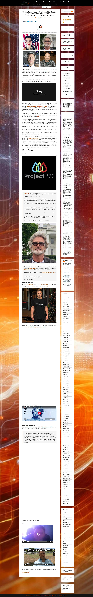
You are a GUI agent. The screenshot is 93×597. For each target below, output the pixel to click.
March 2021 (65, 403)
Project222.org (26, 193)
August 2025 (65, 318)
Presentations (65, 545)
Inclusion (64, 533)
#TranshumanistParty (66, 104)
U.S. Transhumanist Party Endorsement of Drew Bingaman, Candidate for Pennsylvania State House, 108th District (67, 191)
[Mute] (50, 541)
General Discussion (66, 530)
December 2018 (66, 455)
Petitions (64, 541)
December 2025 (66, 310)
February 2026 (65, 306)
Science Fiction (65, 553)
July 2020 (65, 418)
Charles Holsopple (30, 151)
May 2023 (65, 358)
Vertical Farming (66, 89)
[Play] (23, 541)
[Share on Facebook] (24, 21)
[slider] (37, 541)
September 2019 (66, 437)
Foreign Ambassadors (67, 528)
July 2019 (65, 441)
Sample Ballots (65, 551)
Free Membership (42, 4)
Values (41, 1)
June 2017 (65, 490)
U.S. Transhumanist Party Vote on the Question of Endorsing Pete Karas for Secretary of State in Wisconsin (67, 185)
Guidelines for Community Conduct (68, 56)
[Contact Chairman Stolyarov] (63, 22)
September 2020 (66, 414)
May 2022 (65, 378)
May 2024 (65, 343)
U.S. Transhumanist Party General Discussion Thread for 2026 (67, 271)
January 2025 (65, 327)
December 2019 (66, 432)
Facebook (48, 4)
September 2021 (66, 391)
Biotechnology (66, 81)
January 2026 (65, 308)
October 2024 (65, 333)
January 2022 (65, 383)
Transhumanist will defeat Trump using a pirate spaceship (34, 327)
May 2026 (65, 302)
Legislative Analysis (66, 537)
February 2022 (65, 381)
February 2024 (65, 347)
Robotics (65, 80)
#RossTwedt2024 (66, 107)
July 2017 (65, 488)
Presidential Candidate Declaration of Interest (37, 106)
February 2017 (65, 497)
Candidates (59, 1)
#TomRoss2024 (66, 106)
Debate (64, 520)
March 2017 (65, 495)
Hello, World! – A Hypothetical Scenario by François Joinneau (67, 154)
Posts (37, 1)
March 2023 (65, 362)
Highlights (64, 1)
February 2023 (65, 364)
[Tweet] (29, 21)
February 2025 (65, 325)
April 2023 (65, 360)
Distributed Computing (67, 524)
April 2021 (65, 401)
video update (29, 405)
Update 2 (24, 546)
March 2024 (65, 345)
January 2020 (65, 430)
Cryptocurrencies (67, 88)
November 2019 (66, 434)
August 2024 (65, 337)
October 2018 (65, 459)
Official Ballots (65, 539)
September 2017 (66, 484)
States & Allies (35, 4)
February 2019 (65, 451)
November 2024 (66, 331)
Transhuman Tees (44, 284)
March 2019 (65, 449)
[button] (38, 534)
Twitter (53, 4)
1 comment (48, 17)
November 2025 (66, 312)
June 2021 (65, 397)
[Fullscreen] (52, 541)
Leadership (50, 1)
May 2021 (65, 399)
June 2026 (65, 300)
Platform (44, 1)
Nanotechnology (66, 83)
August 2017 (65, 486)
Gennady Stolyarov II (40, 17)
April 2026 (65, 304)
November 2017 (66, 480)
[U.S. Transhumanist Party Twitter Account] (66, 20)
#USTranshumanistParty (67, 103)
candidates (46, 71)
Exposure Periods (66, 526)
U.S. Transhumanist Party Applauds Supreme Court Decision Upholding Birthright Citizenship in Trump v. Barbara (67, 135)
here (38, 116)
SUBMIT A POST (66, 61)
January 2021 (65, 407)
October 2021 (65, 389)
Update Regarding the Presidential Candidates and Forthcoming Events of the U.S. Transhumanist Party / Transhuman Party (39, 13)
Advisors (54, 1)
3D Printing (66, 86)
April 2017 (65, 493)
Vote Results (65, 562)
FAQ (68, 1)
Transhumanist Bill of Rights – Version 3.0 (67, 35)
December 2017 (66, 478)
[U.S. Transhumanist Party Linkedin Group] (68, 20)
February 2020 (65, 428)
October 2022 (65, 372)
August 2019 (65, 439)
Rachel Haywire (29, 284)
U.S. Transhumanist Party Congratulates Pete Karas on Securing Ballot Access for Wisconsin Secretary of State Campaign (67, 141)
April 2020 (65, 424)
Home (34, 1)
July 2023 (65, 356)
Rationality (65, 94)
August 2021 (65, 393)
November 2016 (66, 503)
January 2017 (65, 499)
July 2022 (65, 376)
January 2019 (65, 453)
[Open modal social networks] (36, 21)
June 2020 (65, 420)
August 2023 (65, 354)
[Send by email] (33, 21)
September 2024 (66, 335)
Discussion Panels (66, 522)
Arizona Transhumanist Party (47, 427)
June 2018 (65, 466)
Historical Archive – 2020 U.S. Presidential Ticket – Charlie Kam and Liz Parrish (67, 578)
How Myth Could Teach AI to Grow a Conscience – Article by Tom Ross (67, 213)
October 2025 (65, 314)
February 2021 (65, 405)
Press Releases (65, 547)
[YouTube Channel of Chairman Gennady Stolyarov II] (70, 20)
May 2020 (65, 422)
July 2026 (65, 298)
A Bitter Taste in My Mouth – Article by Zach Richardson (67, 129)
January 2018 (65, 476)
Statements (65, 555)
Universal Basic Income (68, 91)
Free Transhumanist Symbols (66, 49)
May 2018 (65, 468)
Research (64, 549)
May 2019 (65, 445)
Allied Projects (65, 512)
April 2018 (65, 470)
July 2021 (65, 395)
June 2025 (65, 320)
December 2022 (66, 368)
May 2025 (65, 322)
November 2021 (66, 387)
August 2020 (65, 416)
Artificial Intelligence (67, 77)
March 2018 (65, 472)
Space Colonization (67, 78)
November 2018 (66, 457)
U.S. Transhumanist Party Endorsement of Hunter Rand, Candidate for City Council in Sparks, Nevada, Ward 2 (67, 243)
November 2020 (66, 410)
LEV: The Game (65, 67)
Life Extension (66, 75)
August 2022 (65, 374)
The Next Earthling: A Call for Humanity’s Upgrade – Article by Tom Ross (67, 209)
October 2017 (65, 482)
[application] (37, 534)
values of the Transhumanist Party (48, 272)
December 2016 (66, 501)
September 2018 (66, 461)
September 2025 (66, 316)
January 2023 (65, 366)
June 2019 (65, 443)
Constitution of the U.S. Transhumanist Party (67, 28)
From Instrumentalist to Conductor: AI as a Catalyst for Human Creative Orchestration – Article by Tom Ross (67, 237)
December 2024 (66, 329)
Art (63, 516)
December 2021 (66, 385)
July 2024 (65, 339)
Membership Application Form (34, 138)
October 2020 (65, 412)
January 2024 (65, 349)
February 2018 (65, 474)
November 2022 (66, 370)
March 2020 (65, 426)
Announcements (66, 514)
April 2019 (65, 447)
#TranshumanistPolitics (67, 105)
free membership (32, 268)
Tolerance (65, 557)
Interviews (65, 535)
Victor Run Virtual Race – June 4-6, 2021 (67, 571)
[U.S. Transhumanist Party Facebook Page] (63, 20)
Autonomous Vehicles (67, 85)
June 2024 (65, 341)
